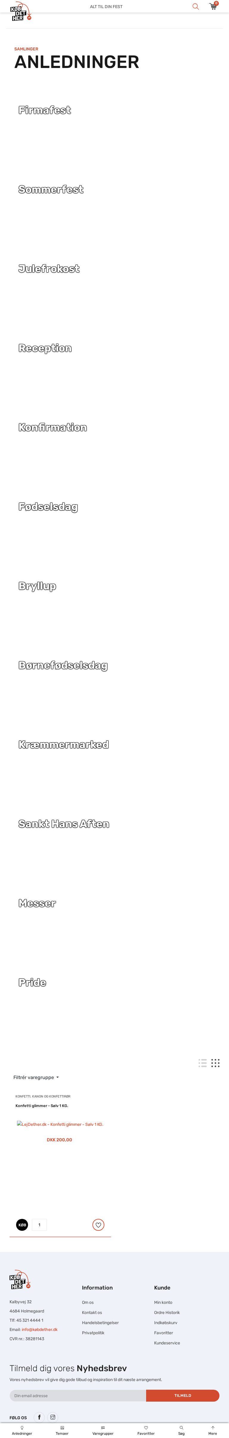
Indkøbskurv (165, 1322)
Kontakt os (92, 1312)
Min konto (163, 1302)
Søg (181, 1433)
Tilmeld (182, 1395)
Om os (88, 1302)
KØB (22, 1225)
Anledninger (22, 1433)
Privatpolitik (93, 1332)
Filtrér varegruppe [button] (34, 1077)
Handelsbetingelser (100, 1322)
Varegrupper (103, 1433)
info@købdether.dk (40, 1329)
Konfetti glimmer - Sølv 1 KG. (42, 1105)
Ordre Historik (167, 1312)
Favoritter (146, 1433)
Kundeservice (167, 1343)
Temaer (62, 1433)
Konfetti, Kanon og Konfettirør (43, 1096)
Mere (212, 1433)
